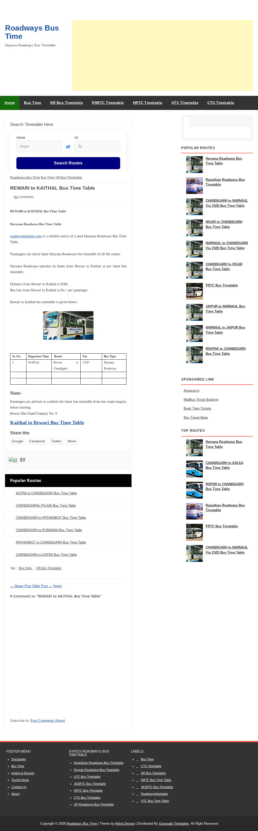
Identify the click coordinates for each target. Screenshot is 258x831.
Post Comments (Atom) (47, 721)
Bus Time (25, 568)
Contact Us (18, 787)
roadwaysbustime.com (26, 236)
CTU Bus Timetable (87, 797)
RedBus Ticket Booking (201, 400)
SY (22, 459)
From (20, 137)
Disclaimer (18, 759)
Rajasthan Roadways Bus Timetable (99, 763)
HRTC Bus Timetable (88, 790)
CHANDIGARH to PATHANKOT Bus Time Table (51, 518)
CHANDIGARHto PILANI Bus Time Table (46, 505)
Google (17, 441)
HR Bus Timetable (48, 568)
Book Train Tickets (197, 408)
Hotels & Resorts (22, 773)
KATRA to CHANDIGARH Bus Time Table (46, 493)
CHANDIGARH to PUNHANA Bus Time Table (49, 530)
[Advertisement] (162, 55)
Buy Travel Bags (196, 417)
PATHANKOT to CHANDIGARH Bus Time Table (51, 542)
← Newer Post (20, 586)
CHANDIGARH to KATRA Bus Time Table (46, 555)
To (76, 137)
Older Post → (42, 586)
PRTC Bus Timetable (222, 285)
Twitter (56, 441)
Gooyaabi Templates (174, 823)
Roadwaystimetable (154, 794)
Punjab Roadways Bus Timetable (96, 770)
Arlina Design (125, 823)
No (16, 197)
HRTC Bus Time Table (156, 780)
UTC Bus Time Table (155, 801)
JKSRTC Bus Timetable (90, 784)
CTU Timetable (151, 766)
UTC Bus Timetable (87, 777)
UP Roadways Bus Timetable (94, 804)
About (15, 794)
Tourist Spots (20, 780)
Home (10, 103)
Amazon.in (191, 390)
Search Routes (68, 163)
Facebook (37, 441)
